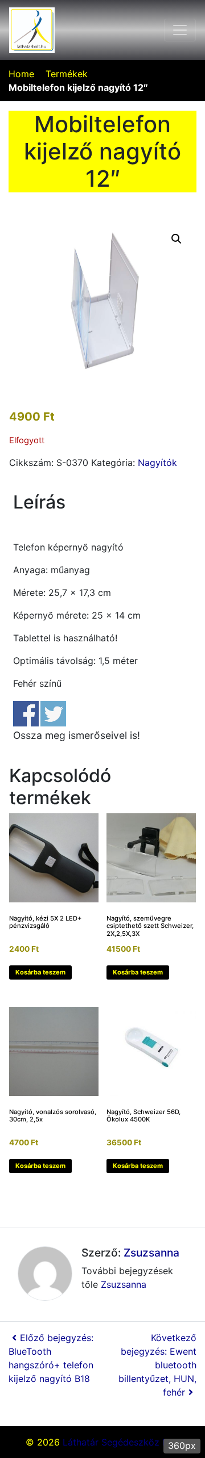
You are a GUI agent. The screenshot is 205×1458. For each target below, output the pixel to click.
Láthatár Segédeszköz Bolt (121, 1442)
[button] (176, 239)
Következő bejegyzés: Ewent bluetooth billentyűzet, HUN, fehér (157, 1365)
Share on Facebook (26, 713)
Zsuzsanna (151, 1252)
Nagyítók (157, 462)
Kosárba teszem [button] (40, 972)
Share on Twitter (53, 713)
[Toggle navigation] (180, 30)
